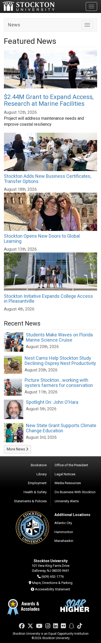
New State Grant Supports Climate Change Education (61, 428)
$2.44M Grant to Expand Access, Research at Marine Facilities (48, 100)
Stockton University (28, 6)
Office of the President (71, 465)
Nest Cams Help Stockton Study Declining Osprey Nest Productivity (60, 360)
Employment (37, 483)
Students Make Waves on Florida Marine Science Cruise (59, 337)
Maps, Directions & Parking (52, 583)
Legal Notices (65, 474)
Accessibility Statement (52, 589)
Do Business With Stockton (75, 492)
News (14, 24)
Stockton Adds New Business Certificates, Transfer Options (47, 178)
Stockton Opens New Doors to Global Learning (42, 238)
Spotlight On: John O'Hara (52, 402)
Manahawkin (63, 541)
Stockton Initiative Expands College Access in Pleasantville (48, 298)
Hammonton (63, 532)
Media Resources (68, 483)
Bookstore (39, 465)
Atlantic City (63, 523)
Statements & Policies (30, 501)
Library (42, 474)
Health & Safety (35, 492)
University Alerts (67, 501)
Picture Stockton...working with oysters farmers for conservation (59, 382)
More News (16, 449)
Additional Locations (72, 515)
